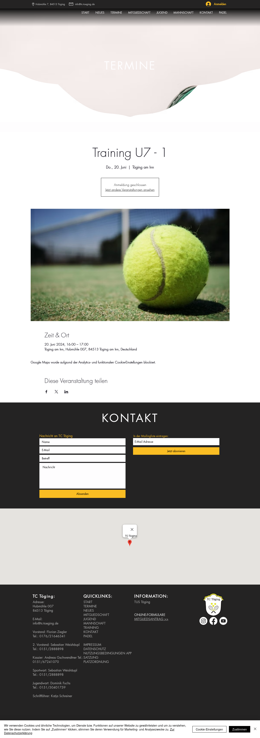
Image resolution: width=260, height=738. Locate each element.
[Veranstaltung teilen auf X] (56, 391)
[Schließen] (255, 729)
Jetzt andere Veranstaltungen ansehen (130, 189)
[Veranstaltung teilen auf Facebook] (46, 391)
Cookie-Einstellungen (209, 729)
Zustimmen (239, 729)
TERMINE (90, 606)
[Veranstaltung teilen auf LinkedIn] (66, 391)
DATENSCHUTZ (94, 649)
